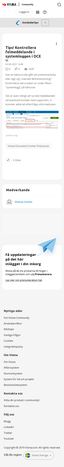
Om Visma (9, 362)
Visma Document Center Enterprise (28, 146)
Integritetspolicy (13, 346)
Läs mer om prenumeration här (23, 280)
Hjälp (44, 12)
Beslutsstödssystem (15, 385)
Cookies (8, 340)
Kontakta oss (11, 406)
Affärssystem (11, 367)
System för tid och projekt (19, 379)
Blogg (7, 421)
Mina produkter (37, 12)
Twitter (8, 433)
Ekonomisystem (13, 373)
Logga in (24, 12)
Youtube (9, 438)
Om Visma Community (16, 317)
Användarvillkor (13, 323)
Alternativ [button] (56, 43)
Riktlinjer (9, 329)
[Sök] (59, 4)
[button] (32, 121)
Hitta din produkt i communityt (21, 400)
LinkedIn (9, 427)
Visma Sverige (40, 455)
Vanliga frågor (12, 335)
